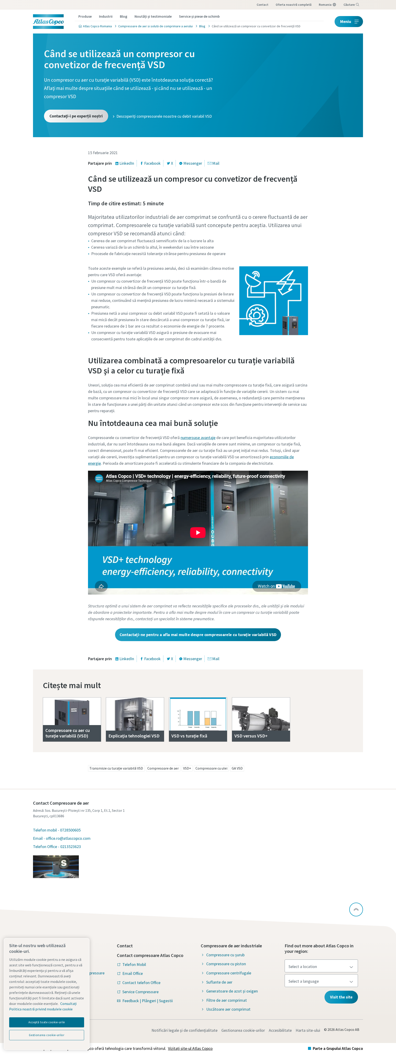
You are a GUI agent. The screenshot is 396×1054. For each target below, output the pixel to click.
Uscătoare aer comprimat (228, 1009)
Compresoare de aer (163, 768)
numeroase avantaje (198, 437)
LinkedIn (126, 163)
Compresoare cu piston (226, 963)
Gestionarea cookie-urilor (243, 1030)
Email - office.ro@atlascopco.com (62, 838)
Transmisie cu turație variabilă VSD (116, 768)
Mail (215, 163)
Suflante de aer (219, 982)
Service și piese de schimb (199, 16)
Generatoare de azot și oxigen (232, 991)
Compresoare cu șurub (225, 954)
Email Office (132, 973)
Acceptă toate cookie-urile (46, 1022)
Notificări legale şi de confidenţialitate (184, 1030)
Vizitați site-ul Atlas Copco (190, 1048)
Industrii (106, 16)
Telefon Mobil (134, 964)
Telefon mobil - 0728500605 (57, 830)
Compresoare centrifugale (228, 973)
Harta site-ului (308, 1030)
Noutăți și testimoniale (153, 16)
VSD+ (187, 768)
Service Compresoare (140, 991)
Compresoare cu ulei (211, 768)
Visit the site (341, 997)
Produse (85, 16)
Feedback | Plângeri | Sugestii (147, 1000)
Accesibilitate (280, 1030)
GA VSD (237, 768)
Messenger (192, 163)
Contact (262, 5)
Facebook (152, 163)
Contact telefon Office (141, 982)
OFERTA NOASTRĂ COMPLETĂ (293, 5)
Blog (123, 16)
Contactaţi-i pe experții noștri (76, 116)
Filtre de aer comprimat (226, 1000)
